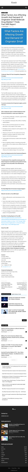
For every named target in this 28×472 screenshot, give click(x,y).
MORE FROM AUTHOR (16, 294)
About (19, 468)
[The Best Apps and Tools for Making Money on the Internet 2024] (4, 432)
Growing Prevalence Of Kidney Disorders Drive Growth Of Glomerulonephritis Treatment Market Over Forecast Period (22, 286)
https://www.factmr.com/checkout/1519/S (11, 190)
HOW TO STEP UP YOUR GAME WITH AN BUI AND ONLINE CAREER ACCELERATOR (17, 311)
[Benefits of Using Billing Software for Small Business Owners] (4, 426)
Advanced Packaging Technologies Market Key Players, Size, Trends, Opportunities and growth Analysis (6, 285)
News (6, 12)
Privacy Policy (14, 468)
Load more (13, 359)
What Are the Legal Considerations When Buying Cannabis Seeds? (14, 395)
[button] (2, 7)
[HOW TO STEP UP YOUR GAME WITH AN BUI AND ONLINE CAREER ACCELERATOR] (4, 311)
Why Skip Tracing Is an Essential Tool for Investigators (13, 388)
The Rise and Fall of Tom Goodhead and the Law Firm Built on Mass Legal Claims (14, 367)
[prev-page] (2, 316)
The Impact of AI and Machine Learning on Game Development (12, 399)
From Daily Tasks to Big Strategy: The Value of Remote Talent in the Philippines (13, 381)
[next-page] (4, 316)
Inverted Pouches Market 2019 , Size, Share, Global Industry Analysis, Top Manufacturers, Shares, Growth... (12, 354)
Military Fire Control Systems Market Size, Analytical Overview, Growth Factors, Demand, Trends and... (12, 337)
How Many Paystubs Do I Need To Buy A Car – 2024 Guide (14, 391)
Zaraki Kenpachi (5, 26)
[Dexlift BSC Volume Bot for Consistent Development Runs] (4, 305)
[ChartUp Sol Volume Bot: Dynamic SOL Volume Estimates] (4, 299)
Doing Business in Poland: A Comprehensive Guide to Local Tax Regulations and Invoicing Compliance (14, 377)
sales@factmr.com (6, 266)
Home (2, 10)
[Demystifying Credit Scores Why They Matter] (4, 438)
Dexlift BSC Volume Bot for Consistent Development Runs (14, 373)
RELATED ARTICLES (6, 294)
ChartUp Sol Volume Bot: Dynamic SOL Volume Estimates (14, 370)
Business (6, 10)
